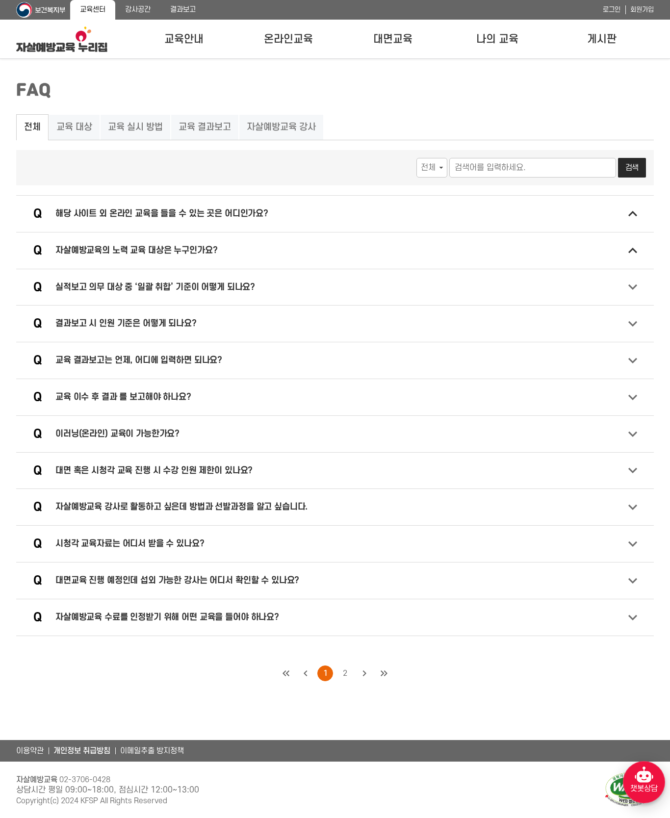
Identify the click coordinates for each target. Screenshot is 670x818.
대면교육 (392, 39)
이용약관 (30, 750)
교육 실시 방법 (135, 127)
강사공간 (138, 9)
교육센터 (92, 9)
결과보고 (183, 9)
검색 (632, 167)
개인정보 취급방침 (81, 750)
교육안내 (184, 39)
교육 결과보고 (205, 127)
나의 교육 (497, 39)
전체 (32, 127)
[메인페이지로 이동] (61, 39)
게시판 (602, 39)
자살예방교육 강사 (281, 127)
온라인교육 (288, 39)
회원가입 (642, 9)
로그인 (611, 9)
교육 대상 (74, 127)
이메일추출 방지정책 (152, 750)
